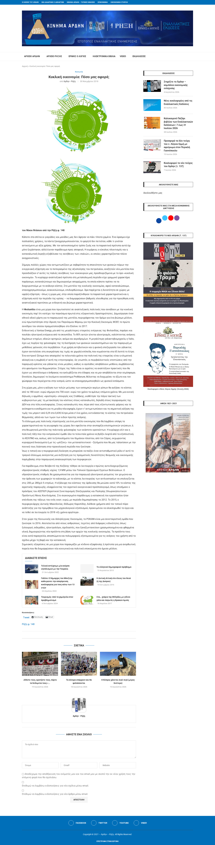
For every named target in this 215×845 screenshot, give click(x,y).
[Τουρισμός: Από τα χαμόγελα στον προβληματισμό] (31, 600)
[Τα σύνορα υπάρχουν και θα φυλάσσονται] (79, 664)
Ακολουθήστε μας (152, 192)
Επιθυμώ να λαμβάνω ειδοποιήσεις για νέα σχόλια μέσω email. (55, 785)
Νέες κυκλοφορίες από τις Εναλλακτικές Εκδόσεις (178, 102)
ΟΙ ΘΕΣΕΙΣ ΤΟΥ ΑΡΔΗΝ (30, 2)
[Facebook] (186, 2)
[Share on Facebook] (76, 634)
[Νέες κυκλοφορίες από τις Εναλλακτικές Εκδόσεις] (152, 105)
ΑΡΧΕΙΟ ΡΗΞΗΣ (54, 56)
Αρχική (25, 66)
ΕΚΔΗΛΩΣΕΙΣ (139, 56)
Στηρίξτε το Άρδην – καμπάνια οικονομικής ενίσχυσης (176, 85)
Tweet (26, 617)
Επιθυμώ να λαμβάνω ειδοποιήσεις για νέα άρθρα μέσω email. (55, 794)
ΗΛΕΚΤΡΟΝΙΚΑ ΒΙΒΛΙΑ (104, 56)
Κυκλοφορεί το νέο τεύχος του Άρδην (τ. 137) (178, 165)
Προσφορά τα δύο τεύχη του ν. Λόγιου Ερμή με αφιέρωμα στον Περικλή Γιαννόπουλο (177, 145)
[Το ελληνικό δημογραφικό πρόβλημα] (87, 568)
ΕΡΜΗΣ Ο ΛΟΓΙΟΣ (77, 56)
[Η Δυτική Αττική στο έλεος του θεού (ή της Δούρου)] (87, 581)
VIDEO (123, 56)
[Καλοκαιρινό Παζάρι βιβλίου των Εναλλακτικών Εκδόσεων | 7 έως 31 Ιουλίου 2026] (152, 123)
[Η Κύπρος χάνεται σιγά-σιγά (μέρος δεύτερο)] (118, 664)
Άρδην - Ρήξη (70, 81)
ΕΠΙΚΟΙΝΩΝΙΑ (103, 2)
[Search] (191, 56)
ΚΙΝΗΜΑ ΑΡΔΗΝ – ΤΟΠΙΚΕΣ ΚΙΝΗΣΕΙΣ (81, 2)
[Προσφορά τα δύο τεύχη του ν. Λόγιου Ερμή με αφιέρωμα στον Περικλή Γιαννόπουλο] (152, 145)
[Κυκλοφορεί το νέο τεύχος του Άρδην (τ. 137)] (152, 167)
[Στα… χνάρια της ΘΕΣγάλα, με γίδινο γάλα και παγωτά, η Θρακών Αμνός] (87, 600)
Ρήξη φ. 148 (28, 624)
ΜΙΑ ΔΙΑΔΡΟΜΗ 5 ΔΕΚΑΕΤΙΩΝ (53, 2)
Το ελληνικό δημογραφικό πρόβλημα (114, 567)
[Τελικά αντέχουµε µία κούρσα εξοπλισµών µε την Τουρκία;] (31, 568)
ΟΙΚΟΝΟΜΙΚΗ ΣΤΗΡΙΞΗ (119, 2)
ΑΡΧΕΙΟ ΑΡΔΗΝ (32, 56)
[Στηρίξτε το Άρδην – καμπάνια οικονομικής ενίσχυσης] (152, 86)
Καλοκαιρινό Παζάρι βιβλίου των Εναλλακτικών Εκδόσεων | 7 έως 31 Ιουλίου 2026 (178, 123)
